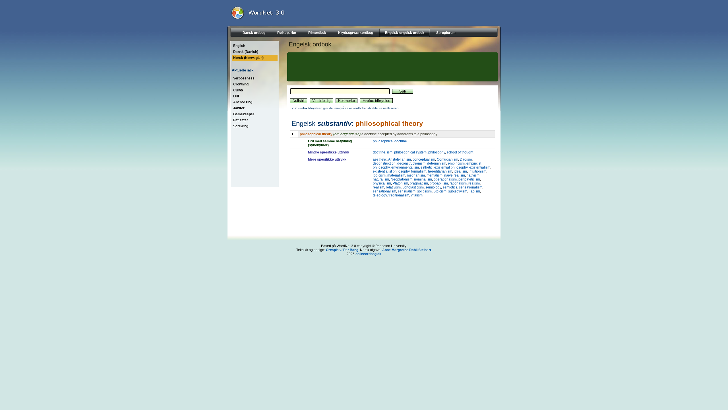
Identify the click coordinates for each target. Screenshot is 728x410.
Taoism (474, 191)
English (239, 46)
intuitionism (477, 171)
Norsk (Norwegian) (248, 58)
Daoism (466, 159)
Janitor (239, 108)
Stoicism (439, 191)
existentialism (479, 167)
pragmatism (419, 183)
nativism (473, 175)
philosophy (436, 152)
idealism (460, 171)
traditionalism (398, 195)
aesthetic (380, 159)
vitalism (417, 195)
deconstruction (384, 163)
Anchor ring (242, 102)
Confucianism (447, 159)
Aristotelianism (399, 159)
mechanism (416, 175)
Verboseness (244, 78)
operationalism (445, 179)
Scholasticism (413, 187)
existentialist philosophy (391, 171)
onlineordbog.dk (368, 254)
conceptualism (424, 159)
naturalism (381, 179)
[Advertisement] (391, 67)
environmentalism (405, 167)
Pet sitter (240, 120)
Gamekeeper (243, 114)
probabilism (439, 183)
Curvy (238, 90)
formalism (418, 171)
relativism (393, 187)
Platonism (400, 183)
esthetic (427, 167)
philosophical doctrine (390, 141)
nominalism (423, 179)
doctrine (379, 152)
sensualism (406, 191)
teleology (380, 195)
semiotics (450, 187)
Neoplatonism (401, 179)
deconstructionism (411, 163)
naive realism (454, 175)
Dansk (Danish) (245, 52)
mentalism (434, 175)
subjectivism (457, 191)
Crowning (241, 84)
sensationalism (470, 187)
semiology (433, 187)
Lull (236, 96)
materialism (396, 175)
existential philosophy (451, 167)
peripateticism (469, 179)
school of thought (460, 152)
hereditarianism (440, 171)
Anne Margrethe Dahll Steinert (406, 250)
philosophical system (410, 152)
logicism (379, 175)
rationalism (458, 183)
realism (474, 183)
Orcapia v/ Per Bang (342, 250)
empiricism (456, 163)
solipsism (424, 191)
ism (389, 152)
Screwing (240, 126)
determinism (436, 163)
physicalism (382, 183)
